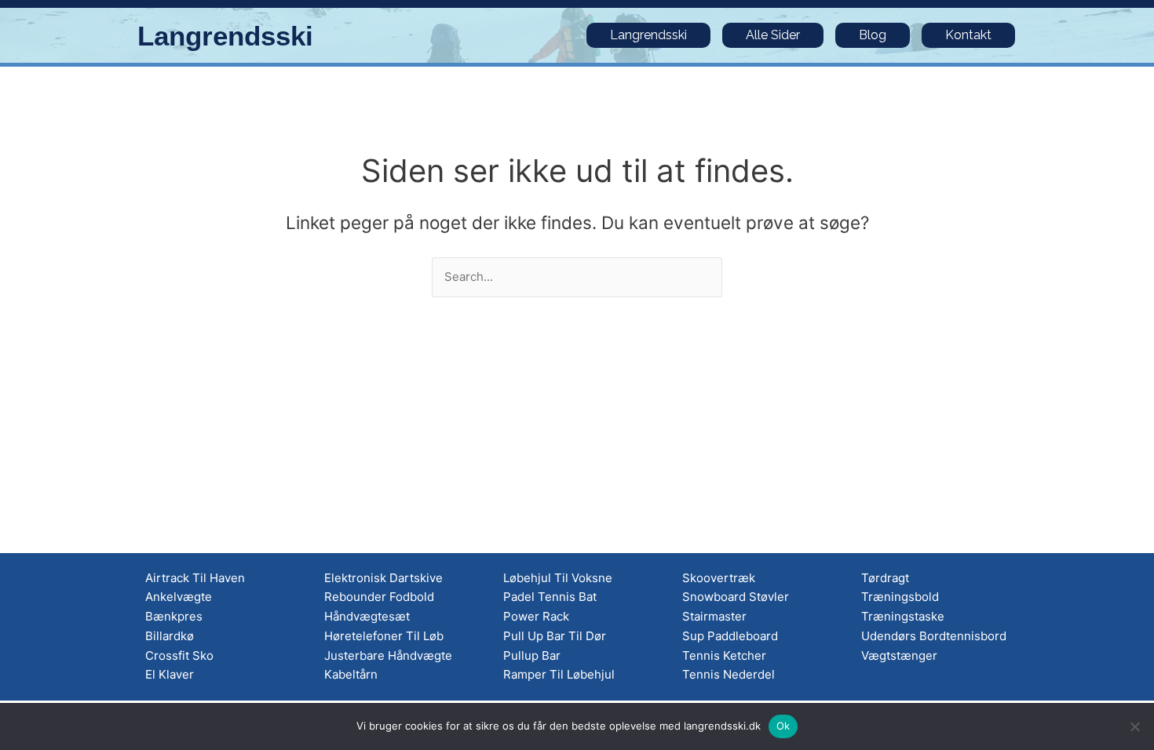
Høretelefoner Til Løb (384, 635)
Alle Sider (773, 34)
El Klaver (169, 674)
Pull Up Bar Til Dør (554, 635)
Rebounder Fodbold (379, 596)
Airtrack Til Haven (195, 577)
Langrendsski (225, 35)
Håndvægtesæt (367, 616)
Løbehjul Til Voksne (557, 577)
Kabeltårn (351, 674)
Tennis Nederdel (728, 674)
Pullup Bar (532, 655)
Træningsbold (900, 596)
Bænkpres (174, 616)
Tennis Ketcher (724, 655)
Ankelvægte (178, 596)
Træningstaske (902, 616)
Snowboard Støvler (735, 596)
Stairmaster (714, 616)
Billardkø (169, 635)
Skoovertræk (718, 577)
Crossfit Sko (179, 655)
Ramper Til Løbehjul (559, 674)
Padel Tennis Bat (550, 596)
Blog (872, 34)
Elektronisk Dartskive (383, 577)
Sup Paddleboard (730, 635)
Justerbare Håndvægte (388, 655)
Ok (783, 725)
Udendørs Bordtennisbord (933, 635)
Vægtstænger (899, 655)
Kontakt (968, 34)
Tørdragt (885, 577)
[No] (1134, 726)
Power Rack (536, 616)
